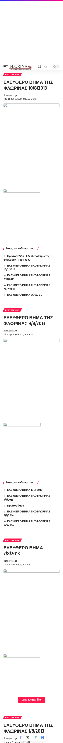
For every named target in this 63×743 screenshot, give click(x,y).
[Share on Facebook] (20, 737)
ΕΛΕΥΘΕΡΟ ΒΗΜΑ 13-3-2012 (24, 489)
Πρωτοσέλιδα (12, 75)
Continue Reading (31, 699)
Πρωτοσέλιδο (15, 505)
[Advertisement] (31, 31)
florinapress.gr (10, 95)
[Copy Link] (35, 737)
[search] (39, 66)
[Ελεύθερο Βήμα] (20, 66)
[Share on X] (27, 737)
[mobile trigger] (6, 66)
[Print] (42, 737)
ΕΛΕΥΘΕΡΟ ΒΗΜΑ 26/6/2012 (25, 294)
